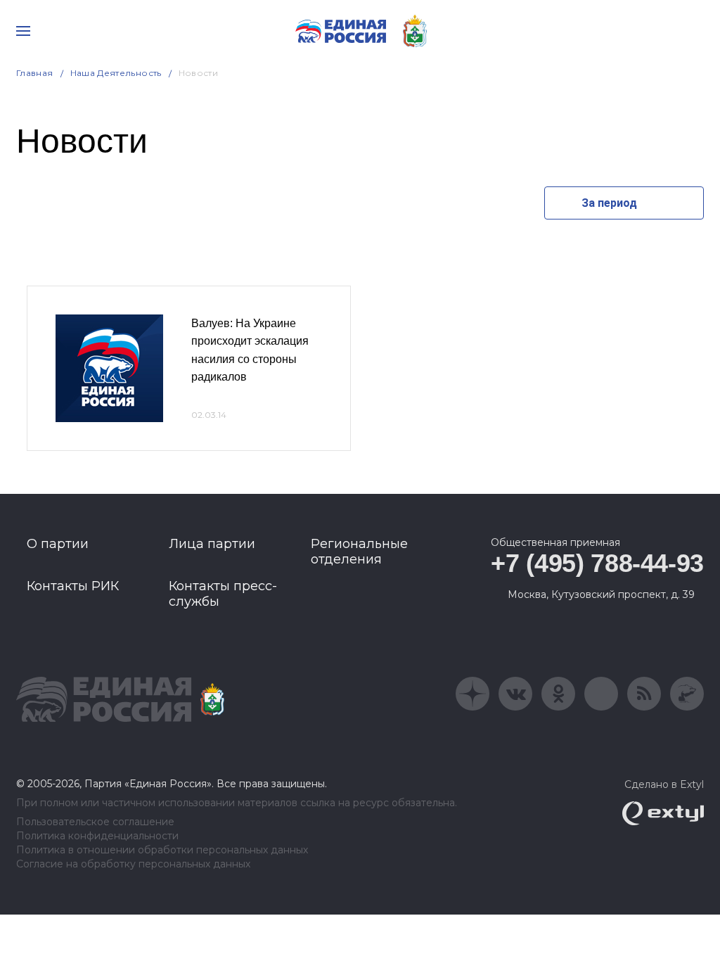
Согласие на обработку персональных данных (133, 864)
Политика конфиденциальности (97, 836)
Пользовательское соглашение (95, 822)
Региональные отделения (359, 551)
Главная (34, 73)
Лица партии (212, 544)
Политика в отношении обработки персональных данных (162, 850)
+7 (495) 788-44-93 (597, 563)
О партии (58, 544)
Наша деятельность (116, 73)
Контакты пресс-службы (223, 593)
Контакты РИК (73, 586)
